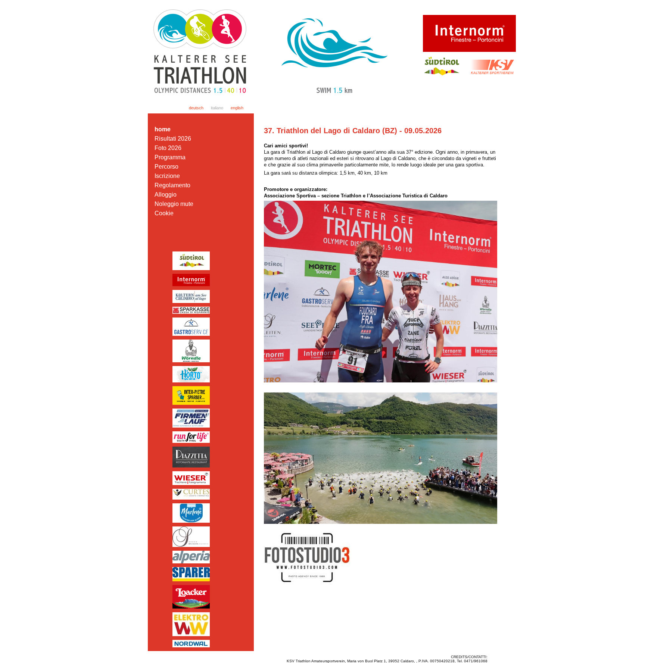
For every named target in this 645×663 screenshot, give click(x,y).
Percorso (166, 166)
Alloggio (166, 194)
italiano (217, 108)
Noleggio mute (174, 204)
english (237, 108)
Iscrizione (167, 176)
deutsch (196, 108)
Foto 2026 (168, 148)
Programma (170, 157)
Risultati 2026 (173, 138)
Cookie (164, 213)
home (163, 129)
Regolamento (172, 185)
